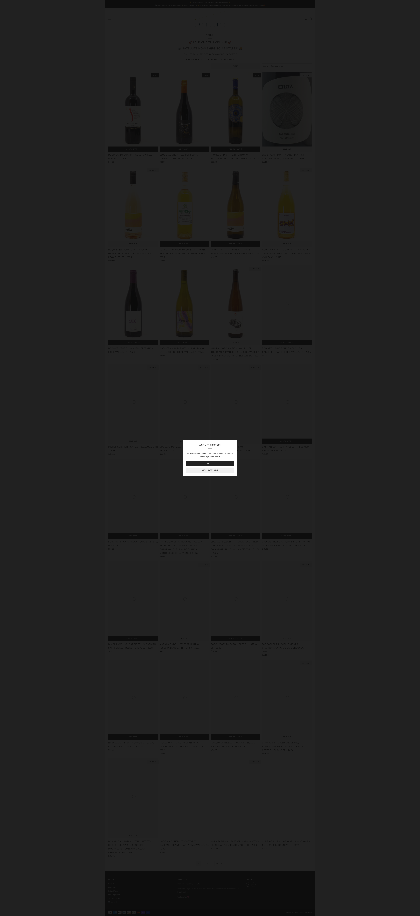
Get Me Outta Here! (210, 470)
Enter (210, 464)
